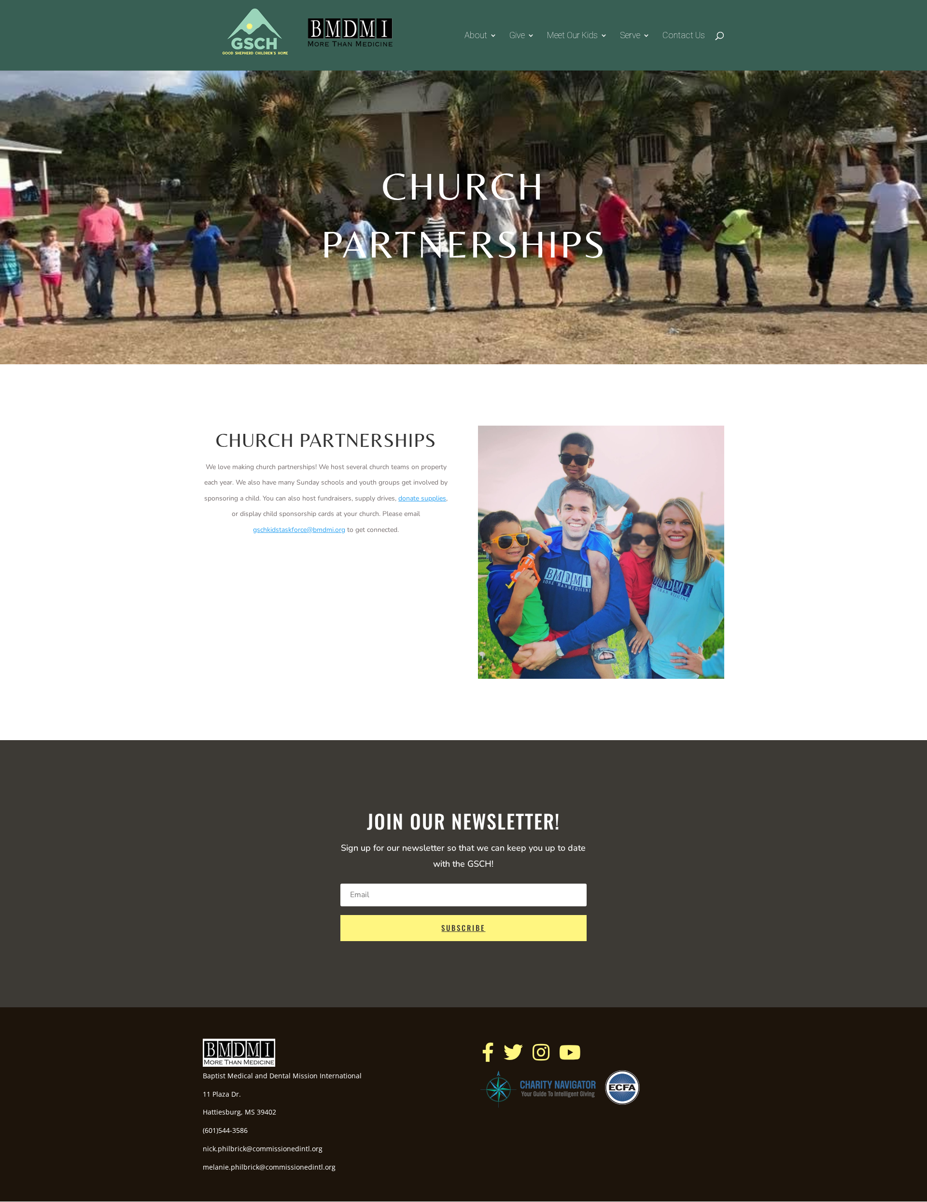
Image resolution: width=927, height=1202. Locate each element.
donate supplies (422, 498)
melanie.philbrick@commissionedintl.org (269, 1167)
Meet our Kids (572, 36)
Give (517, 36)
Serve (630, 36)
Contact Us (683, 36)
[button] (488, 1052)
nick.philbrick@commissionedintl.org (263, 1148)
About (475, 36)
